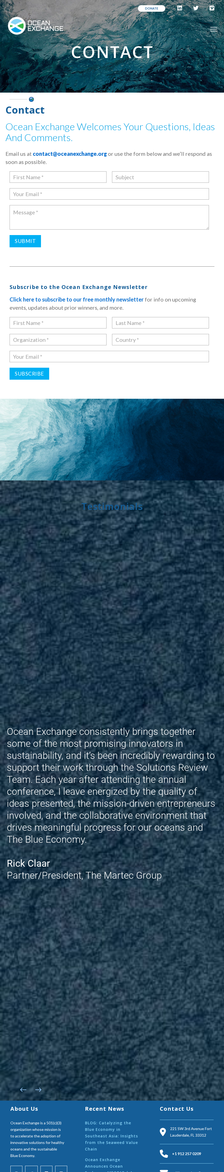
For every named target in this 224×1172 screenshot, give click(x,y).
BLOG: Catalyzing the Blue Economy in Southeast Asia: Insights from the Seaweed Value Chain (111, 1136)
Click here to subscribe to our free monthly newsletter (77, 299)
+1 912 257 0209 (186, 1153)
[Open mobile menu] (213, 29)
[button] (23, 1090)
